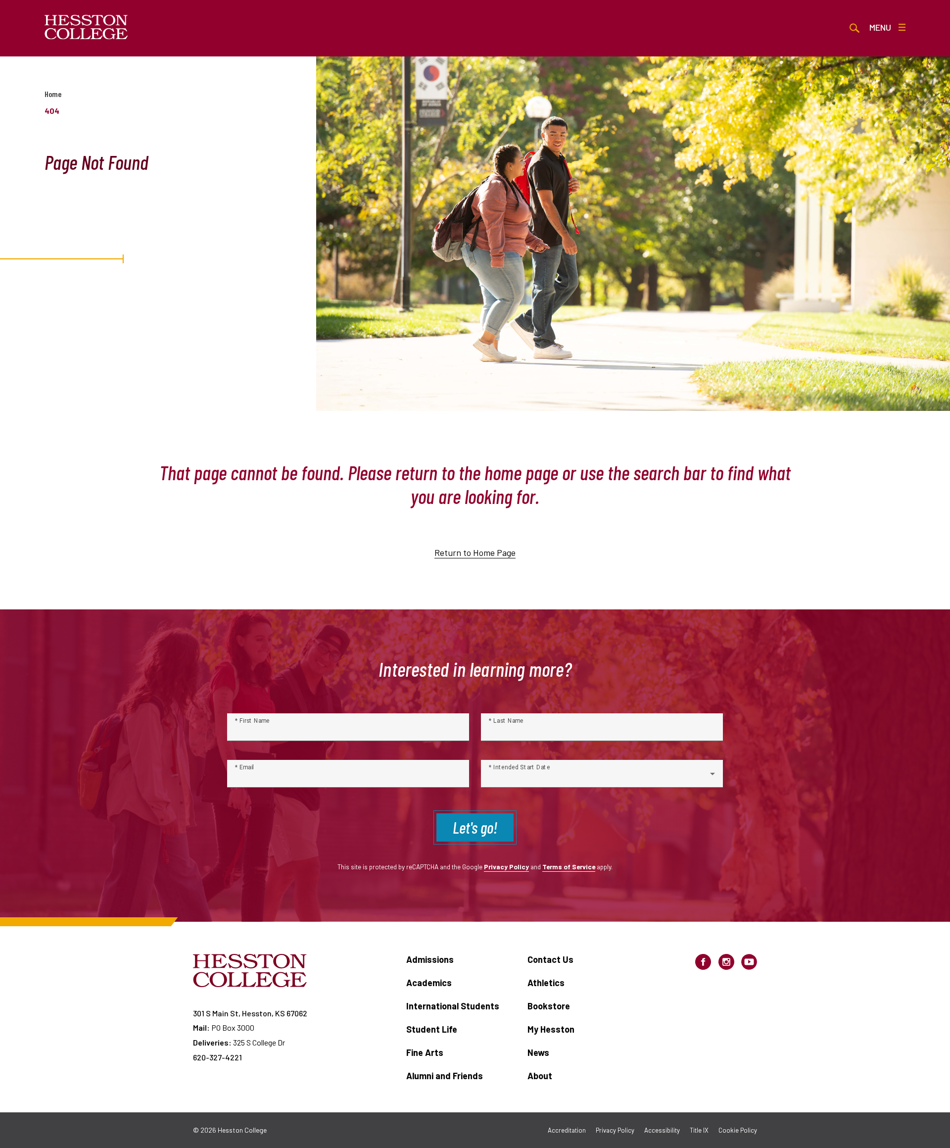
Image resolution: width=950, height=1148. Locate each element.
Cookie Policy (737, 1130)
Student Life (431, 1029)
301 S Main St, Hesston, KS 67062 (250, 1013)
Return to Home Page (475, 552)
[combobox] (602, 778)
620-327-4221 (217, 1057)
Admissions (430, 959)
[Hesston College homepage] (86, 27)
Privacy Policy (506, 866)
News (538, 1052)
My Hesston (550, 1029)
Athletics (546, 982)
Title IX (699, 1130)
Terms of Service (568, 866)
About (539, 1075)
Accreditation (567, 1130)
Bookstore (548, 1005)
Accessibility (662, 1130)
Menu (880, 27)
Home (53, 94)
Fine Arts (424, 1052)
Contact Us (550, 959)
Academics (429, 982)
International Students (452, 1005)
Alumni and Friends (444, 1075)
